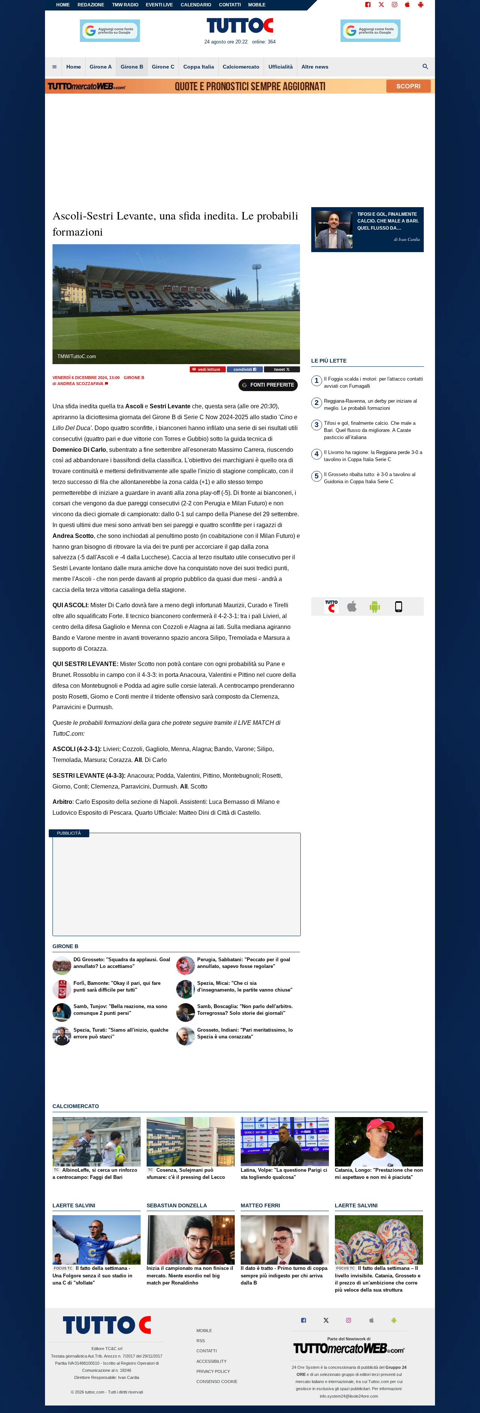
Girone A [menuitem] (101, 67)
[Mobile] (399, 606)
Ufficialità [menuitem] (280, 67)
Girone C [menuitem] (163, 67)
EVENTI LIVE (159, 5)
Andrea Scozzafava (80, 383)
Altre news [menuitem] (315, 67)
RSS (200, 1341)
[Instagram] (395, 5)
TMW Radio (125, 5)
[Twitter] (381, 5)
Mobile (204, 1330)
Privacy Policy (213, 1371)
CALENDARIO (196, 5)
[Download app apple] (407, 5)
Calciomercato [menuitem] (241, 67)
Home (63, 5)
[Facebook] (368, 5)
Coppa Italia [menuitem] (198, 67)
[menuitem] (54, 67)
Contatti (206, 1351)
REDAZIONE (91, 5)
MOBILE (257, 5)
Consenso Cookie (216, 1381)
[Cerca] (425, 67)
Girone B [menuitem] (132, 67)
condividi (243, 369)
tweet (280, 369)
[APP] (332, 606)
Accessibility (211, 1361)
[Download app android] (421, 5)
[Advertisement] (367, 912)
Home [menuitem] (73, 67)
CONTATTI (230, 5)
